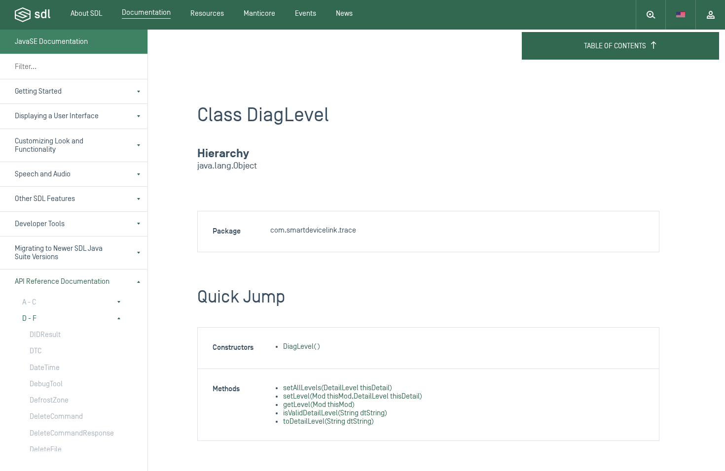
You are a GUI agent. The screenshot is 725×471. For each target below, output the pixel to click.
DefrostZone (49, 400)
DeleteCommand (56, 416)
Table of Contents (615, 46)
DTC (35, 351)
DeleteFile (46, 449)
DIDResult (45, 335)
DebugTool (46, 384)
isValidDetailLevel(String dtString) (335, 413)
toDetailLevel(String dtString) (328, 421)
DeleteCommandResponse (69, 433)
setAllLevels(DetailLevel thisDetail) (337, 388)
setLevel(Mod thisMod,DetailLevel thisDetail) (352, 396)
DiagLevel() (301, 346)
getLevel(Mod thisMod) (319, 405)
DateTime (45, 368)
